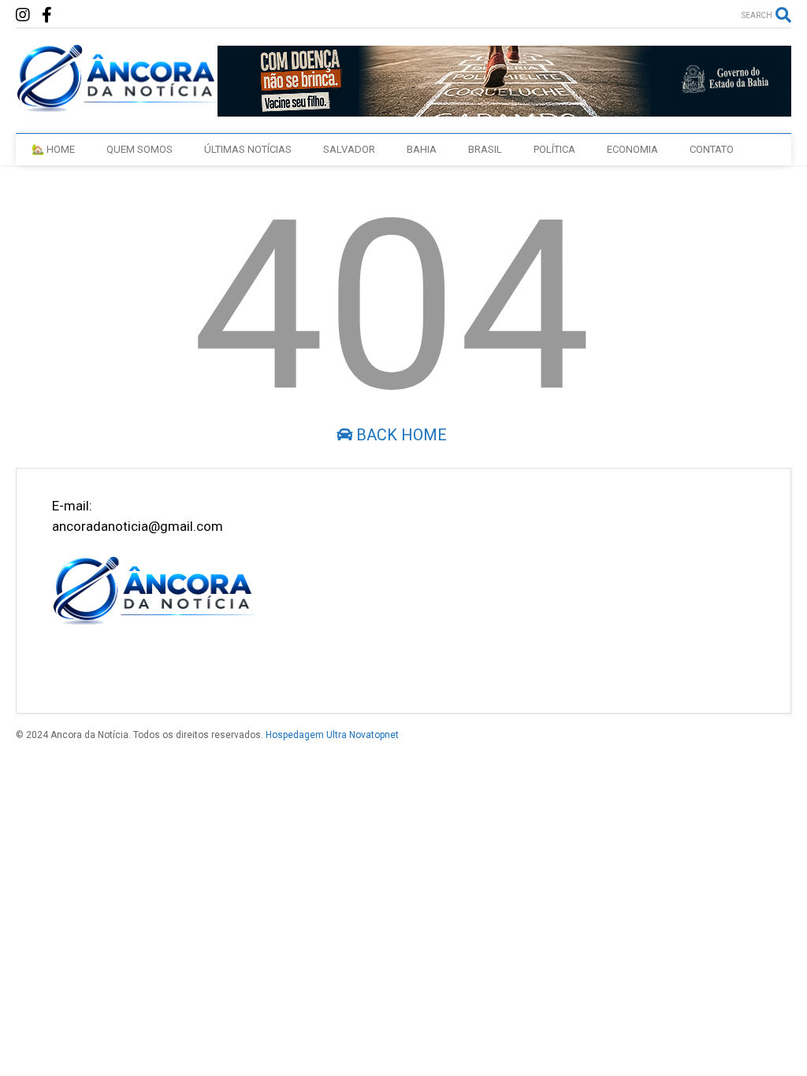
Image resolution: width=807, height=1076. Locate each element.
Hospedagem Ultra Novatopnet (332, 734)
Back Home (399, 434)
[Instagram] (23, 15)
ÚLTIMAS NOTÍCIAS (248, 149)
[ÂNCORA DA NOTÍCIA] (117, 105)
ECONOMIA (632, 149)
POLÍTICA (554, 149)
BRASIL (485, 149)
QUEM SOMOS (139, 149)
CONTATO (712, 149)
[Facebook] (47, 15)
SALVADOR (349, 149)
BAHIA (422, 149)
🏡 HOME (53, 149)
